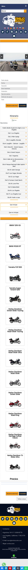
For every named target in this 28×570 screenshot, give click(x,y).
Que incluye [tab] (13, 205)
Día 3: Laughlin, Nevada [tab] (13, 140)
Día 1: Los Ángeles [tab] (13, 133)
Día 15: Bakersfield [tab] (13, 187)
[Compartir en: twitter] (22, 568)
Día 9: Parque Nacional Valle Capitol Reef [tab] (13, 165)
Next (26, 56)
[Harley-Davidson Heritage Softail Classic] (15, 445)
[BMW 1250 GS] (15, 235)
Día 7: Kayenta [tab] (13, 155)
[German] (11, 28)
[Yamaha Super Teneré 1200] (15, 298)
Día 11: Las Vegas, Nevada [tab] (14, 173)
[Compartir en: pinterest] (10, 568)
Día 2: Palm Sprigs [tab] (13, 136)
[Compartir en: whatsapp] (26, 568)
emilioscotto (10, 543)
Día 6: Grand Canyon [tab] (13, 152)
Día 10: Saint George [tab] (13, 170)
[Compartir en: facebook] (2, 568)
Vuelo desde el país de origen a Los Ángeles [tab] (13, 129)
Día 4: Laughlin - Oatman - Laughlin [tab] (13, 143)
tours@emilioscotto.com (14, 540)
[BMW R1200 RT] (15, 256)
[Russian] (20, 28)
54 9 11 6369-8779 (16, 532)
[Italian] (14, 28)
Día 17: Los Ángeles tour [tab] (13, 194)
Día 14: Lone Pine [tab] (13, 183)
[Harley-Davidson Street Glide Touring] (15, 319)
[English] (5, 28)
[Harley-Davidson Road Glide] (15, 382)
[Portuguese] (17, 28)
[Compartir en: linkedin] (6, 568)
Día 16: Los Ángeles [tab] (14, 190)
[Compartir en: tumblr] (18, 568)
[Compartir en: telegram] (14, 568)
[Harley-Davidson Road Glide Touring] (15, 340)
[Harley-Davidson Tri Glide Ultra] (15, 465)
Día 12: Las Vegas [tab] (13, 176)
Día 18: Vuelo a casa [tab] (14, 197)
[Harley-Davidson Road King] (15, 424)
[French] (8, 28)
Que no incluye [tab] (13, 212)
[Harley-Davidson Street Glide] (15, 403)
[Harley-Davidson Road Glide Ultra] (15, 361)
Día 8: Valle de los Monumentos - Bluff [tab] (13, 160)
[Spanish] (23, 28)
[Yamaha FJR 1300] (15, 277)
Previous (1, 56)
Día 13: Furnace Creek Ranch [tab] (13, 180)
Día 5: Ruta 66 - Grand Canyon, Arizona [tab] (13, 148)
